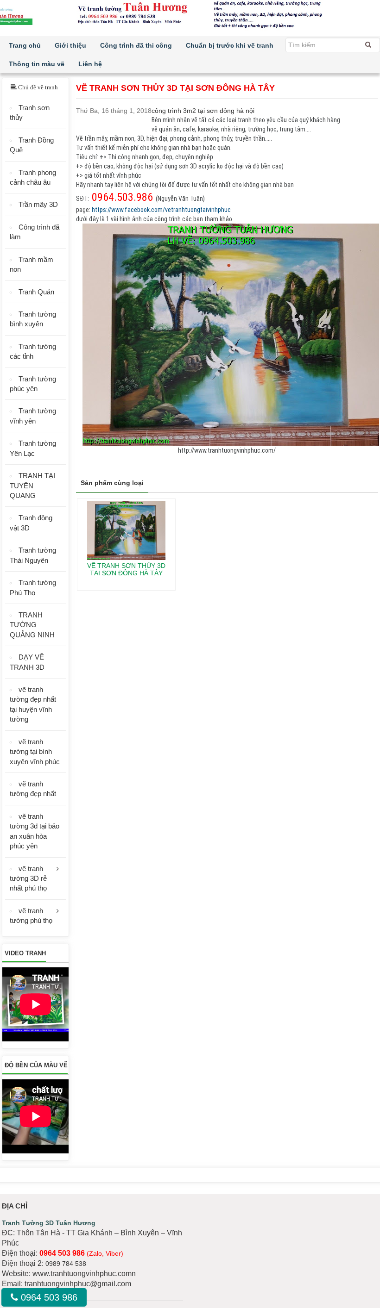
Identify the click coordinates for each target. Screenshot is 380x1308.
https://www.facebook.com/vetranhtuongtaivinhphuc (161, 209)
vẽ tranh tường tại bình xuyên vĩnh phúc (35, 752)
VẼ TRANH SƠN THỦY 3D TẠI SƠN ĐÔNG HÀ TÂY (126, 569)
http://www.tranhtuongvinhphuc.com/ (227, 450)
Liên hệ (90, 64)
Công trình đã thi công (136, 45)
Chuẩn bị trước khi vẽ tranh (229, 45)
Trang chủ (25, 45)
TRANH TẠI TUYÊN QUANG (32, 485)
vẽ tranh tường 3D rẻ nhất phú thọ (28, 878)
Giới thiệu (70, 45)
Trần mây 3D (38, 204)
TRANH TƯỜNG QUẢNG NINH (32, 625)
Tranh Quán (36, 292)
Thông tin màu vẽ (36, 64)
